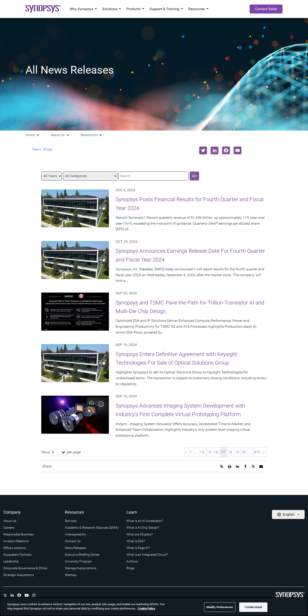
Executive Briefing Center (82, 554)
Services (70, 521)
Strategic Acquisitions (18, 575)
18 (230, 452)
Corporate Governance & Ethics (25, 568)
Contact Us (72, 541)
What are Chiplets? (139, 534)
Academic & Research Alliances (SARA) (92, 527)
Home (30, 135)
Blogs (47, 149)
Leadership (11, 561)
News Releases (75, 548)
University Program (78, 561)
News (36, 149)
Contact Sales (266, 9)
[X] (5, 595)
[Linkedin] (12, 595)
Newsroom (89, 135)
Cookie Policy (146, 608)
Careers (8, 527)
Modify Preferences (220, 607)
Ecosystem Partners (17, 554)
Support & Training (164, 9)
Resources (196, 9)
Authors (132, 561)
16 (216, 452)
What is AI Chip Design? (142, 527)
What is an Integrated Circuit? (147, 554)
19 (237, 452)
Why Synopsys (81, 9)
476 (257, 452)
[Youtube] (27, 595)
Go (194, 176)
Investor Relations (16, 541)
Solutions (109, 9)
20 (244, 452)
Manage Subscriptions (80, 568)
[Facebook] (19, 595)
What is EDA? (135, 541)
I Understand (253, 607)
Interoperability (75, 534)
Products (133, 9)
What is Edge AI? (138, 548)
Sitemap (70, 575)
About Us (58, 135)
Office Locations (14, 548)
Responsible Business (18, 534)
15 (209, 452)
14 (202, 452)
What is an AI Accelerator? (144, 521)
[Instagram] (33, 595)
